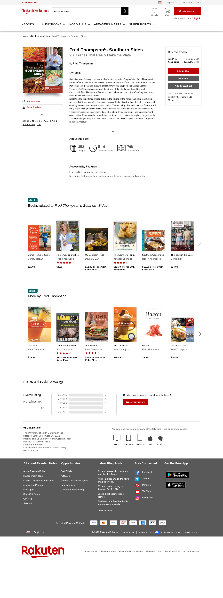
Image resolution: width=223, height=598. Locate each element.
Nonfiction (37, 121)
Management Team (33, 476)
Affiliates (65, 476)
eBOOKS (28, 24)
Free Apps (28, 489)
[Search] (124, 11)
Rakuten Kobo (35, 11)
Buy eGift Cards (31, 494)
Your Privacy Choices (170, 532)
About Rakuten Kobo (34, 471)
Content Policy (190, 532)
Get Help (27, 498)
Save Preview (34, 107)
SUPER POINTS (140, 24)
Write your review (135, 402)
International (29, 124)
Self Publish (67, 471)
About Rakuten (191, 551)
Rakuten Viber (108, 551)
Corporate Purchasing (72, 489)
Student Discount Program (74, 480)
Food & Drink (50, 121)
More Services (172, 551)
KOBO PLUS (78, 24)
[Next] (199, 243)
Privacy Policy (145, 532)
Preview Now (33, 101)
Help (199, 2)
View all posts (105, 510)
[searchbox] (90, 11)
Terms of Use (128, 532)
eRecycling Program (33, 485)
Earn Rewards (29, 2)
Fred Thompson (83, 63)
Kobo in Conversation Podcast (39, 480)
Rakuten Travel (154, 551)
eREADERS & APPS (108, 24)
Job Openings (68, 485)
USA (39, 124)
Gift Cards (187, 2)
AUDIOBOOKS (52, 24)
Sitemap (27, 503)
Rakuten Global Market (131, 551)
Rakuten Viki (91, 551)
